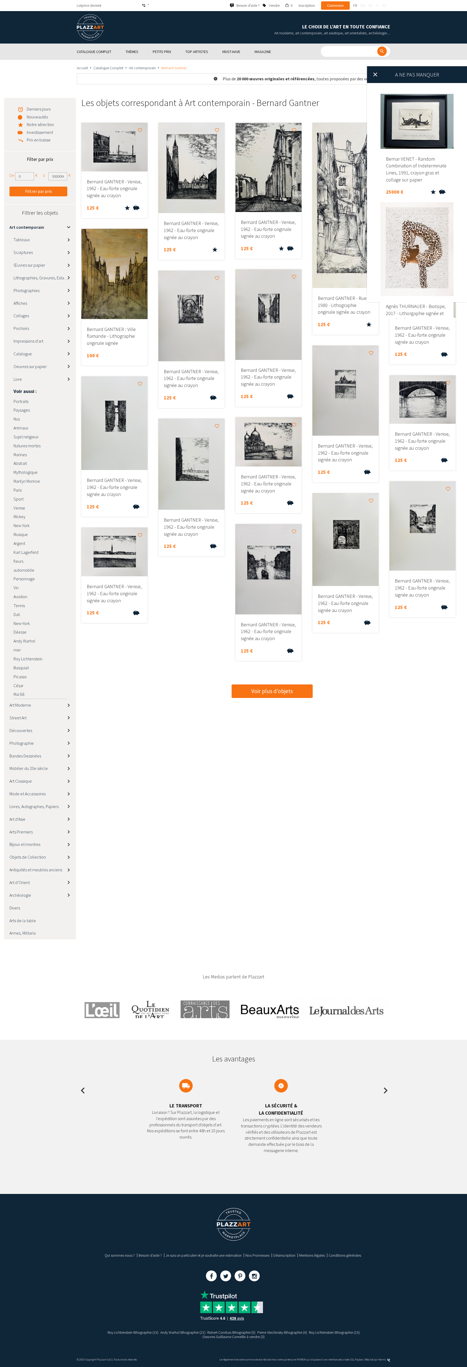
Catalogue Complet (108, 67)
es (384, 5)
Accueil (82, 67)
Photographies (26, 290)
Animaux (21, 428)
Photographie (21, 743)
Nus (17, 419)
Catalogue (23, 353)
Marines (20, 454)
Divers (14, 908)
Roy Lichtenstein (28, 658)
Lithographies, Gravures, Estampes (44, 277)
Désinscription (284, 1255)
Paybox (359, 1359)
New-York (22, 623)
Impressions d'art (28, 341)
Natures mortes (27, 445)
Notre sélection (40, 124)
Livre (18, 379)
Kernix (382, 1359)
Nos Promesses (257, 1255)
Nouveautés (37, 117)
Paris (18, 490)
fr (355, 5)
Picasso (20, 676)
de (370, 5)
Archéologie (20, 895)
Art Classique (20, 781)
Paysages (22, 410)
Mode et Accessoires (27, 793)
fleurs (18, 561)
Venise (19, 508)
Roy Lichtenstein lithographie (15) (133, 1332)
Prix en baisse (39, 140)
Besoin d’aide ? (150, 1255)
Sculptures (23, 252)
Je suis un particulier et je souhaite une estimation (204, 1255)
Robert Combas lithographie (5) (231, 1332)
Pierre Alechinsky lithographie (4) (282, 1332)
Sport (19, 499)
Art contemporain (142, 67)
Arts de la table (22, 920)
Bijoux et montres (24, 844)
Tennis (19, 605)
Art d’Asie (17, 819)
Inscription (307, 5)
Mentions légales (312, 1255)
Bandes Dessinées (25, 756)
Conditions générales (345, 1255)
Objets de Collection (27, 857)
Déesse (20, 632)
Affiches (20, 303)
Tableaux (22, 239)
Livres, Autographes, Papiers (34, 806)
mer (17, 650)
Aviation (20, 596)
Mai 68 (19, 694)
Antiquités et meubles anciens (35, 869)
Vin (16, 587)
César (19, 685)
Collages (21, 315)
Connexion (335, 5)
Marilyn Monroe (27, 481)
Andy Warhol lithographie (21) (182, 1332)
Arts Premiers (21, 832)
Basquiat (21, 667)
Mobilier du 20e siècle (28, 768)
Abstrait (20, 463)
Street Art (17, 717)
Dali (17, 614)
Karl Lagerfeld (26, 552)
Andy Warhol (24, 641)
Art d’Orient (19, 882)
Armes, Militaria (22, 933)
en (363, 5)
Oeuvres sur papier (30, 366)
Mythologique (26, 472)
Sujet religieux (26, 436)
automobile (24, 570)
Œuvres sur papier (29, 265)
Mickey (19, 516)
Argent (19, 543)
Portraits (21, 401)
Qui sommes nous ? (120, 1255)
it (377, 5)
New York (21, 525)
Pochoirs (21, 328)
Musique (21, 534)
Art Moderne (20, 705)
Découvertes (20, 730)
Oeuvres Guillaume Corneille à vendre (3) (233, 1336)
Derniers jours (39, 109)
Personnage (24, 578)
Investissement (40, 132)
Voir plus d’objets (272, 691)
